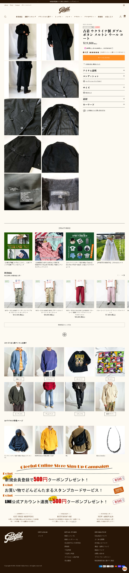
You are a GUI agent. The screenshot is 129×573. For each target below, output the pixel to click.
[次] (91, 1)
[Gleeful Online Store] (64, 10)
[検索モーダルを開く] (5, 17)
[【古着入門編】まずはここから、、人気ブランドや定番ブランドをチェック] (18, 246)
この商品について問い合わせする (96, 110)
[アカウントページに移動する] (120, 17)
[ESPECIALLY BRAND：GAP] (49, 440)
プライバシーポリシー (103, 557)
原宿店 (66, 546)
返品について (99, 550)
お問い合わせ (99, 553)
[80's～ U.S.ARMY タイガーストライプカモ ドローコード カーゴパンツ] (18, 294)
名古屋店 (67, 561)
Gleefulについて (101, 536)
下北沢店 (67, 550)
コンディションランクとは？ (94, 81)
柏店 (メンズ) (69, 536)
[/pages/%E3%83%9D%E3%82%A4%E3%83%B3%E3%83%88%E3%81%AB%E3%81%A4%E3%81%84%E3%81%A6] (64, 483)
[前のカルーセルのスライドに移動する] (118, 219)
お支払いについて (101, 543)
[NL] (80, 440)
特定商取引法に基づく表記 (104, 561)
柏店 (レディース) (71, 539)
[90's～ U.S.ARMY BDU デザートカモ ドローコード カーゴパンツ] (49, 294)
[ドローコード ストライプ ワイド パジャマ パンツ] (110, 294)
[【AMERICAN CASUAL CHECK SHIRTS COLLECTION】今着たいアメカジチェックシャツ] (49, 246)
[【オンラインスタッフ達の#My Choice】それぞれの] (80, 246)
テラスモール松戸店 (71, 557)
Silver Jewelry (100, 455)
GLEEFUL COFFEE (72, 543)
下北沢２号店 (69, 553)
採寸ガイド (89, 92)
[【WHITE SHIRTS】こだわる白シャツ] (111, 246)
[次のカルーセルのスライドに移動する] (123, 219)
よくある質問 (99, 539)
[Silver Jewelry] (110, 440)
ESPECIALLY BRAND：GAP (44, 455)
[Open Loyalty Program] (124, 568)
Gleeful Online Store (22, 565)
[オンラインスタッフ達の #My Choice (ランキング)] (18, 440)
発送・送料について (102, 546)
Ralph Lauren (79, 314)
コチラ (74, 521)
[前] (38, 1)
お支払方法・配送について (93, 64)
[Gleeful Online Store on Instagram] (124, 5)
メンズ (40, 536)
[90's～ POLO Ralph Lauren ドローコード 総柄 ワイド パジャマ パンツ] (80, 294)
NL (67, 455)
